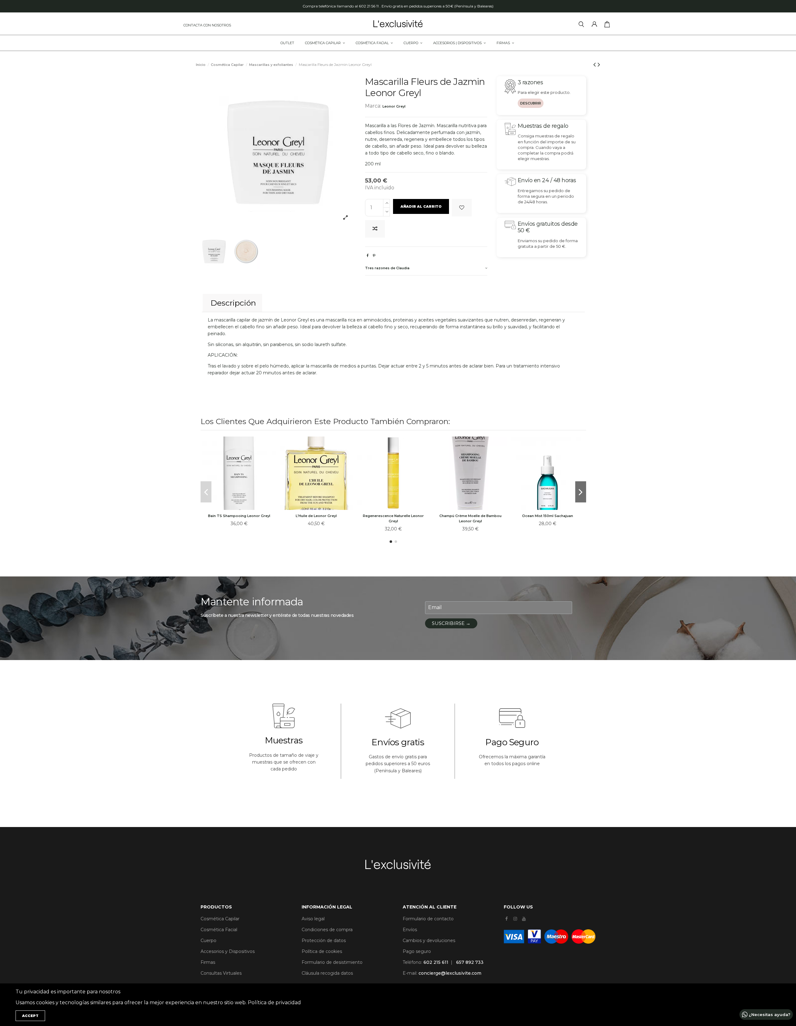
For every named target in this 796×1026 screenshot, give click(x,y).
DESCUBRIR (530, 103)
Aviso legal (313, 919)
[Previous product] (595, 64)
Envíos (410, 929)
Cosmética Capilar (220, 919)
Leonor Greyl (393, 106)
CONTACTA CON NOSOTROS (207, 25)
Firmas (208, 962)
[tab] (426, 268)
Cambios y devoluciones (429, 940)
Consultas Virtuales (221, 973)
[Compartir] (367, 255)
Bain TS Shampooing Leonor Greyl (239, 516)
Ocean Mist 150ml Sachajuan (547, 516)
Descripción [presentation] (233, 302)
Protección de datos (324, 940)
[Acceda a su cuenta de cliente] (596, 25)
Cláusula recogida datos (327, 973)
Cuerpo (208, 940)
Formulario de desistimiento (332, 962)
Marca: (373, 106)
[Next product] (599, 64)
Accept (30, 1016)
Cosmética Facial (219, 929)
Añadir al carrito (421, 206)
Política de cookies (322, 951)
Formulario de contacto (428, 919)
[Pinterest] (374, 255)
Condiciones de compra (327, 929)
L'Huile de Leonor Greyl (316, 516)
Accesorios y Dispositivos (228, 951)
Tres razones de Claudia (387, 268)
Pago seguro (417, 951)
